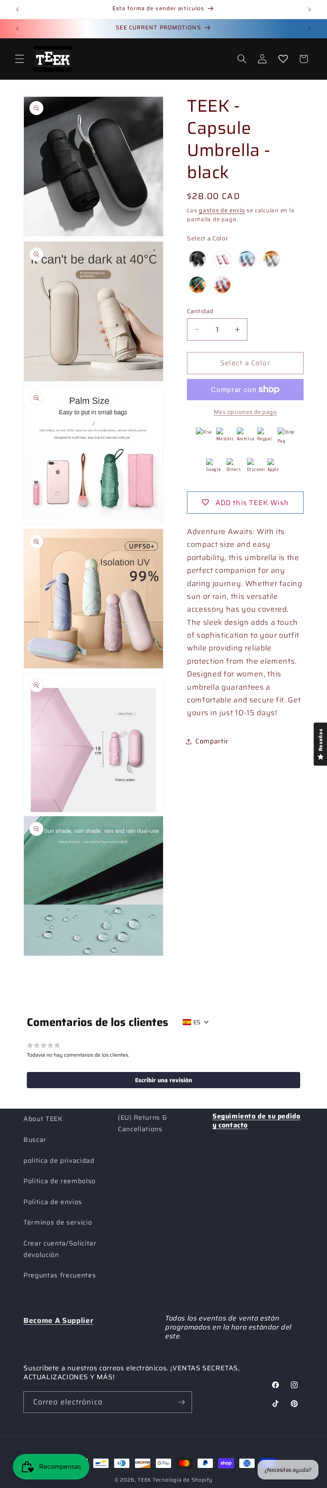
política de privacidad (59, 1161)
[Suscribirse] (181, 1402)
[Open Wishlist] (282, 59)
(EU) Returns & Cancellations (142, 1123)
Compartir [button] (212, 741)
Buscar (34, 1140)
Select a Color (207, 238)
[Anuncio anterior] (17, 9)
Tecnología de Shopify (182, 1480)
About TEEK (43, 1119)
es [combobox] (197, 1022)
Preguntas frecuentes (59, 1275)
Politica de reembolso (59, 1181)
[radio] (197, 259)
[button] (19, 59)
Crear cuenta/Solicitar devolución (60, 1249)
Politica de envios (52, 1202)
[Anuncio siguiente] (309, 9)
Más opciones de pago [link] (245, 412)
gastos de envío (222, 210)
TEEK (144, 1480)
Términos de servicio (57, 1222)
